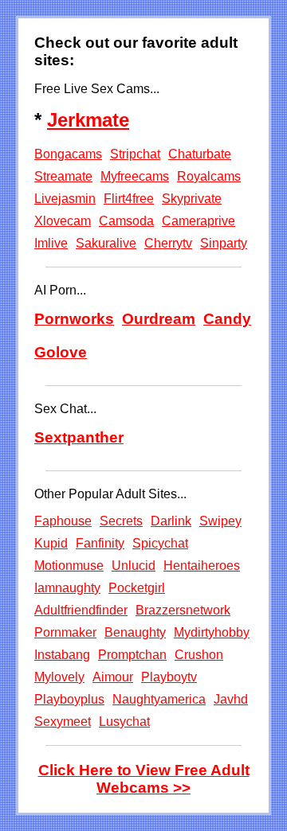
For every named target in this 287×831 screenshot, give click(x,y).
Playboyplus (69, 699)
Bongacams (68, 154)
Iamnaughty (67, 588)
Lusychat (124, 721)
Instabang (62, 654)
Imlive (51, 243)
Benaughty (135, 632)
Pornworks (74, 318)
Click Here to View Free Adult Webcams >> (144, 779)
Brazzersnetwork (183, 610)
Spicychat (160, 543)
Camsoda (126, 221)
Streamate (63, 176)
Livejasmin (65, 198)
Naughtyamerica (159, 699)
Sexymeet (62, 721)
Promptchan (132, 654)
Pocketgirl (136, 588)
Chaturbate (199, 154)
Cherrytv (168, 243)
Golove (60, 352)
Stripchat (135, 154)
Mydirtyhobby (212, 632)
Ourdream (158, 318)
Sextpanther (79, 437)
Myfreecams (134, 176)
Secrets (121, 521)
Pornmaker (65, 632)
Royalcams (209, 176)
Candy (227, 318)
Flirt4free (129, 198)
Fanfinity (100, 543)
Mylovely (59, 677)
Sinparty (223, 243)
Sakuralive (106, 243)
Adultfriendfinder (81, 610)
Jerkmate (88, 120)
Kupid (51, 543)
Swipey (220, 521)
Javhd (231, 699)
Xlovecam (62, 221)
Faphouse (63, 521)
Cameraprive (198, 221)
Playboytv (169, 677)
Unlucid (133, 565)
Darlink (171, 521)
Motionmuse (69, 565)
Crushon (199, 654)
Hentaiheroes (201, 565)
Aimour (112, 677)
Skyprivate (192, 198)
